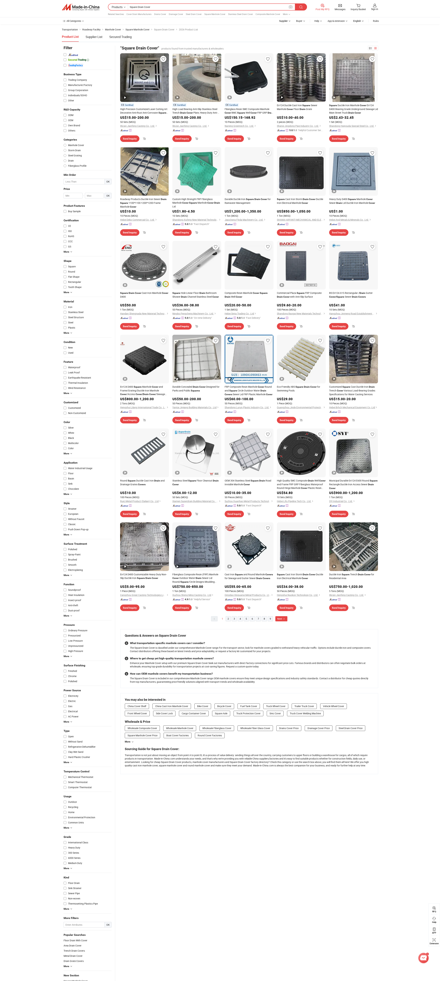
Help (316, 21)
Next (280, 618)
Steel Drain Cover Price (350, 728)
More (127, 741)
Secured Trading (120, 37)
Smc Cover (275, 713)
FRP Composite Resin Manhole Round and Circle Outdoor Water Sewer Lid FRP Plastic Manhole (248, 390)
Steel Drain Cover (194, 14)
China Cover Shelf (137, 706)
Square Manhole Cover (214, 14)
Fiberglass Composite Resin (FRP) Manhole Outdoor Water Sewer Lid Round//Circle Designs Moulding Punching (195, 578)
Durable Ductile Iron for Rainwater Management (248, 200)
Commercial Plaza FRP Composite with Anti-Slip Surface (299, 294)
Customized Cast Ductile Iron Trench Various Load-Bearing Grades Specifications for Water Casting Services (352, 390)
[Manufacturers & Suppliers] (80, 7)
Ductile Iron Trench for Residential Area (351, 576)
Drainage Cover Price (318, 728)
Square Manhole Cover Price (142, 735)
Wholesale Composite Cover (142, 728)
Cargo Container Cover (194, 713)
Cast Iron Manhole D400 (144, 294)
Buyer (299, 21)
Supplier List (94, 37)
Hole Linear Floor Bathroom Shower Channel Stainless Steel (195, 294)
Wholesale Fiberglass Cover (216, 728)
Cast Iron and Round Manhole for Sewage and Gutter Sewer (249, 576)
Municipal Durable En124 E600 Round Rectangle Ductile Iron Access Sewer (353, 484)
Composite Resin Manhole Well (246, 294)
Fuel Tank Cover (248, 706)
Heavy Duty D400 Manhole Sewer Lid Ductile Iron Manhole (352, 200)
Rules (376, 21)
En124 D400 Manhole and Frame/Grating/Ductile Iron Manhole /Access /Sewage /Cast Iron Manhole (142, 390)
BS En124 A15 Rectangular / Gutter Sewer (351, 294)
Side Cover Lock (164, 713)
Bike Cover (202, 706)
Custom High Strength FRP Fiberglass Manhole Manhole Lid (196, 202)
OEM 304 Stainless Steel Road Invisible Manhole (248, 482)
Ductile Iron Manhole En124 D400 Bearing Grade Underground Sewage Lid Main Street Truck (353, 109)
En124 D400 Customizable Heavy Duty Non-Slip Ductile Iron (143, 576)
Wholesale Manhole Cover (179, 728)
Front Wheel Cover (137, 713)
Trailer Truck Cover (304, 706)
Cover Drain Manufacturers (138, 14)
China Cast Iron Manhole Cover (171, 706)
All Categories (74, 21)
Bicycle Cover (224, 706)
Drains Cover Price (289, 728)
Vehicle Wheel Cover (333, 706)
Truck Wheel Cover (275, 706)
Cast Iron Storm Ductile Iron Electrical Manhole (300, 200)
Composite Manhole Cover (268, 14)
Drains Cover (160, 14)
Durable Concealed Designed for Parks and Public (195, 388)
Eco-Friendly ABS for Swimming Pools (298, 388)
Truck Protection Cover (248, 713)
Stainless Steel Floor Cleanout (195, 482)
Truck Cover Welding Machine (305, 713)
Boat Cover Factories (177, 735)
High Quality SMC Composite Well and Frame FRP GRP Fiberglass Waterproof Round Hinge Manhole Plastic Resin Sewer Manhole (301, 484)
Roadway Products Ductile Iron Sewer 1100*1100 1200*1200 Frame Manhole (143, 202)
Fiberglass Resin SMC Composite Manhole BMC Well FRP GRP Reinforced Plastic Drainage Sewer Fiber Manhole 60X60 (249, 111)
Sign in (374, 9)
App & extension (336, 21)
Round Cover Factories (210, 735)
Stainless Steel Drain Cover (240, 14)
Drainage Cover (176, 14)
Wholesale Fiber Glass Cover (255, 728)
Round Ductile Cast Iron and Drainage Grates (142, 482)
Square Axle (221, 713)
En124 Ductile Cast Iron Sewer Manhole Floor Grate (297, 107)
